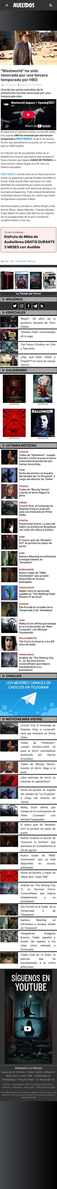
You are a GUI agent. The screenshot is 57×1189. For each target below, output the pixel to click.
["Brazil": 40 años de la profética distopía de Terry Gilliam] (9, 321)
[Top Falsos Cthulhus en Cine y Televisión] (9, 347)
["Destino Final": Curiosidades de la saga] (9, 335)
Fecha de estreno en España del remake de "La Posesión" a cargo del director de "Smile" (37, 476)
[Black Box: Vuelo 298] (14, 422)
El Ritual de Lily (46, 1079)
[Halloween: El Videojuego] (43, 422)
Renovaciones (20, 261)
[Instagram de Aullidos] (22, 305)
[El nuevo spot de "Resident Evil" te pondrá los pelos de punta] (9, 542)
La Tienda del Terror (28, 293)
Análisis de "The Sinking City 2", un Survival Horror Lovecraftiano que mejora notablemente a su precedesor (36, 663)
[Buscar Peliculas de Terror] (50, 5)
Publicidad (17, 1087)
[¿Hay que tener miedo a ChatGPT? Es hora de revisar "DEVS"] (9, 360)
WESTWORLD (24, 138)
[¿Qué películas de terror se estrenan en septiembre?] (9, 780)
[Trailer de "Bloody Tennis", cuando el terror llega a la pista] (9, 491)
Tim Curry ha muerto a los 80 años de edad (36, 643)
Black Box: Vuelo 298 (19, 1075)
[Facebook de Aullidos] (28, 305)
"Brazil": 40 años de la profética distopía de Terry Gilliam (38, 322)
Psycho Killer (26, 1079)
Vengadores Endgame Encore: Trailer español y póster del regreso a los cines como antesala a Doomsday (38, 941)
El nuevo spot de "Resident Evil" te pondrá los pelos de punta (35, 543)
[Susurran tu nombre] (14, 388)
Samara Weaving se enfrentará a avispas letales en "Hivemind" (37, 559)
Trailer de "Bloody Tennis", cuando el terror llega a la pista (34, 492)
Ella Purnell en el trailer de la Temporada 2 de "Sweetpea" (36, 609)
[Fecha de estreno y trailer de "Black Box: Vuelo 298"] (9, 875)
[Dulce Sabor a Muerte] (42, 388)
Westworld (31, 261)
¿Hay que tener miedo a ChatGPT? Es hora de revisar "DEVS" (38, 361)
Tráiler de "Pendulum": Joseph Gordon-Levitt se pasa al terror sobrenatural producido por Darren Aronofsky (37, 459)
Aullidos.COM (23, 1084)
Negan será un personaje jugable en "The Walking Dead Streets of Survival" (37, 593)
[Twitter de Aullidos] (15, 305)
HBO (6, 261)
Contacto (6, 1087)
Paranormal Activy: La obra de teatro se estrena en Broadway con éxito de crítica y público (37, 526)
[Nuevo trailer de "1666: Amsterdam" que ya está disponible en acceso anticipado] (9, 574)
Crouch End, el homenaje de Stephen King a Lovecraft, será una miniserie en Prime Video (36, 510)
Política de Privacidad (45, 1087)
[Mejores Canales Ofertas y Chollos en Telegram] (28, 698)
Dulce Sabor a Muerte (41, 1072)
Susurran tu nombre (13, 1072)
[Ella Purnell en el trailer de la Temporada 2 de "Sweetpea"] (9, 608)
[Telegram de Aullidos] (35, 305)
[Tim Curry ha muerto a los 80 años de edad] (9, 643)
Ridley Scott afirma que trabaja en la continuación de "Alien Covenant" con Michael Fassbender (37, 628)
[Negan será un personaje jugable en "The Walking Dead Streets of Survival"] (9, 592)
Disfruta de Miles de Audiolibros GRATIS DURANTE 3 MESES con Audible (29, 242)
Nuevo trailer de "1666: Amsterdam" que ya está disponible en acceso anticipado (33, 577)
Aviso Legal (29, 1087)
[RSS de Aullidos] (42, 305)
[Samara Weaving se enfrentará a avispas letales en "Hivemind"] (9, 558)
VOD (12, 261)
